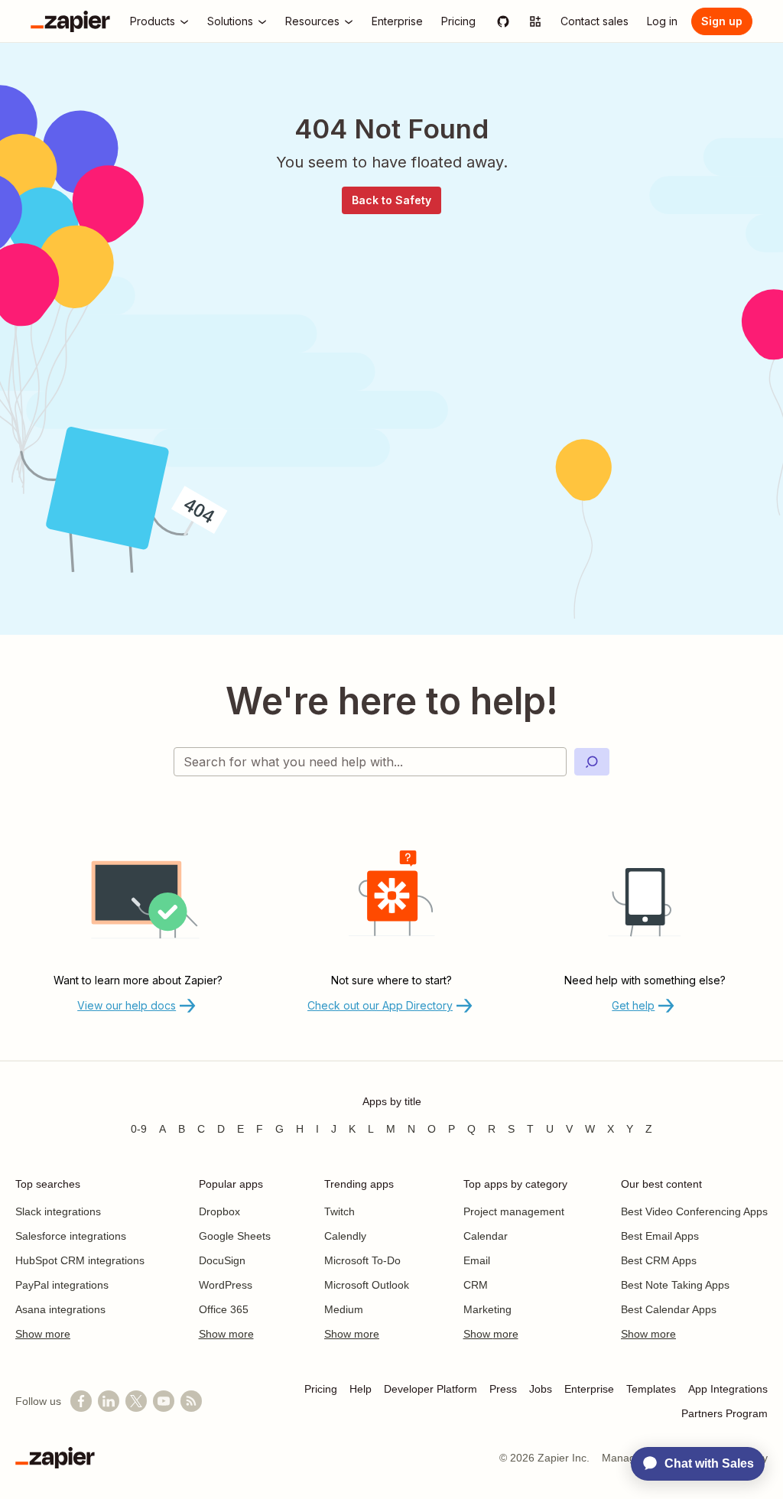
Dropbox (219, 1211)
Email (476, 1260)
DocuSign (222, 1260)
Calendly (345, 1236)
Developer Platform (430, 1389)
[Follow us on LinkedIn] (108, 1401)
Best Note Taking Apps (675, 1285)
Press (503, 1389)
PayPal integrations (62, 1285)
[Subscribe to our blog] (191, 1401)
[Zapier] (70, 21)
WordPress (225, 1285)
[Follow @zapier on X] (136, 1401)
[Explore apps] (535, 21)
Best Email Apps (660, 1236)
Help (360, 1389)
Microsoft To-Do (362, 1260)
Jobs (540, 1389)
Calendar (485, 1236)
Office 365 (224, 1309)
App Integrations (728, 1389)
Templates (651, 1389)
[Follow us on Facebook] (81, 1401)
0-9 (139, 1129)
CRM (475, 1285)
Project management (513, 1211)
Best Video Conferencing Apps (694, 1211)
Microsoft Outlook (366, 1285)
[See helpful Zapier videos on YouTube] (163, 1401)
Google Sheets (235, 1236)
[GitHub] (503, 21)
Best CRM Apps (659, 1260)
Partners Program (724, 1413)
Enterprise (589, 1389)
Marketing (487, 1309)
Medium (343, 1309)
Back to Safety (391, 199)
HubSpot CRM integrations (80, 1260)
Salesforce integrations (70, 1236)
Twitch (339, 1211)
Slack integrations (58, 1211)
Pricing (320, 1389)
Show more (42, 1334)
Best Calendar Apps (668, 1309)
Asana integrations (60, 1309)
